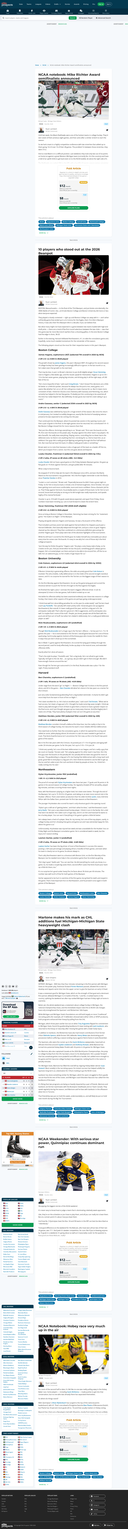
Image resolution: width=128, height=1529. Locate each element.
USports (22, 1472)
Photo (72, 1509)
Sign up (101, 4)
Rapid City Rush (22, 1368)
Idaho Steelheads (8, 1384)
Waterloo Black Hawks (24, 1425)
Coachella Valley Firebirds (7, 1328)
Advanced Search (104, 18)
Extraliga (22, 1218)
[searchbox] (39, 18)
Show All (42, 233)
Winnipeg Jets (22, 1272)
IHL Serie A (23, 1440)
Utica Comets (22, 1347)
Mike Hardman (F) (10, 1029)
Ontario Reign (22, 1318)
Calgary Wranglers (8, 1318)
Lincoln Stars (7, 1426)
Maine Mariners (7, 1397)
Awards (76, 4)
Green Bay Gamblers (9, 1424)
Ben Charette (65, 688)
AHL (25, 1029)
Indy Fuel (5, 1387)
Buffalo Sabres (7, 1239)
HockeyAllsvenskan (11, 1440)
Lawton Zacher (44, 846)
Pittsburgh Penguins (24, 1247)
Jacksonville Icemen (9, 1389)
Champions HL (10, 1457)
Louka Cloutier (44, 462)
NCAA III (22, 1467)
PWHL (22, 1482)
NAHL (22, 1206)
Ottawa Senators (23, 1242)
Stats (21, 4)
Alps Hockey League (26, 1437)
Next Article (74, 240)
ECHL (7, 1208)
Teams (29, 4)
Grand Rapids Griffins (9, 1334)
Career (72, 1519)
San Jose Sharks (22, 1249)
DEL (7, 1472)
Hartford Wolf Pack (8, 1339)
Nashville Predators (8, 1272)
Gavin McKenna (79, 1042)
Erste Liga (23, 1449)
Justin (94, 797)
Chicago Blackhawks (9, 1247)
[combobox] (39, 18)
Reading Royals (22, 1370)
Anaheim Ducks (7, 1234)
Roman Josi (10, 1091)
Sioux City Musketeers (24, 1415)
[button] (106, 11)
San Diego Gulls (22, 1328)
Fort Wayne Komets (8, 1375)
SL (6, 1469)
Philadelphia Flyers (23, 1244)
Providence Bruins (23, 1320)
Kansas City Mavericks (9, 1394)
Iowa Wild (6, 1348)
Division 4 (27, 1043)
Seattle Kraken (22, 1252)
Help (71, 1504)
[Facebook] (3, 986)
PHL (21, 1452)
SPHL (7, 1211)
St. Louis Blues (22, 1254)
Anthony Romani (82, 1045)
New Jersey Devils (23, 1234)
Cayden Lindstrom (65, 1045)
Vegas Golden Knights (24, 1267)
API (71, 1511)
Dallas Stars (6, 1254)
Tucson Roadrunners (24, 1344)
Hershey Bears (7, 1346)
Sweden (4, 1499)
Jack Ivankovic (98, 1026)
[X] (6, 986)
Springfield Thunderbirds (22, 1333)
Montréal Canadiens (9, 1269)
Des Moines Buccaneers (10, 1414)
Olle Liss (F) (8, 1039)
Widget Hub (73, 1499)
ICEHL (7, 1484)
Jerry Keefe (42, 810)
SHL (21, 1211)
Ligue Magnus (24, 1442)
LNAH (22, 1469)
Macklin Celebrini (12, 1084)
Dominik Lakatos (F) (10, 1032)
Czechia (26, 1032)
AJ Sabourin (14, 993)
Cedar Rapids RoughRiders (7, 1408)
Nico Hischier (11, 1095)
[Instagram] (9, 986)
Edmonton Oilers (8, 1259)
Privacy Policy (74, 1506)
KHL (21, 1208)
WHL (7, 1216)
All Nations (4, 1511)
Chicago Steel (7, 1412)
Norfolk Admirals (23, 1363)
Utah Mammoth (22, 1262)
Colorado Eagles (7, 1332)
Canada (4, 1501)
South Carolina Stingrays (22, 1378)
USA (3, 1504)
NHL (7, 1203)
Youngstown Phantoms (25, 1428)
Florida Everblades (8, 1373)
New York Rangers (23, 1239)
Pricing (85, 4)
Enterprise (73, 1516)
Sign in (109, 4)
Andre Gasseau (44, 412)
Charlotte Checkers (8, 1320)
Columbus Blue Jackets (9, 1252)
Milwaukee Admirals (24, 1315)
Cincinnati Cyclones (9, 1370)
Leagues (38, 4)
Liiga (21, 1213)
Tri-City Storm (22, 1420)
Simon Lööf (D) (9, 1043)
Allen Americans (8, 1363)
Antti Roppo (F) (9, 1036)
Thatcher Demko (49, 478)
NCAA (7, 1213)
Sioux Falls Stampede (24, 1418)
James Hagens (60, 363)
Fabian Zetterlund (19, 996)
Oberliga (8, 1477)
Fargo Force (6, 1421)
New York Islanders (23, 1237)
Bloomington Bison (8, 1368)
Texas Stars (21, 1339)
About (72, 1501)
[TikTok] (16, 986)
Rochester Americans (24, 1323)
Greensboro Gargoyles (9, 1378)
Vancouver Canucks (23, 1264)
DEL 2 (7, 1474)
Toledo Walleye (22, 1384)
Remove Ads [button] (62, 24)
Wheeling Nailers (23, 1394)
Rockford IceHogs (23, 1325)
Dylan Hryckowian (65, 782)
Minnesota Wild (7, 1267)
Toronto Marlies (22, 1342)
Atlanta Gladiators (8, 1365)
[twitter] (107, 130)
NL (21, 1216)
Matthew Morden (45, 724)
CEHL (21, 1447)
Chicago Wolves (7, 1323)
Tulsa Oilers (21, 1391)
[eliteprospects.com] (7, 4)
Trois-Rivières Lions (23, 1389)
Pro (93, 4)
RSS (71, 1514)
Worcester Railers (23, 1399)
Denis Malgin (11, 1088)
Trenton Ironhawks (23, 1386)
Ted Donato (93, 702)
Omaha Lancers (22, 1413)
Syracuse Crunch (23, 1337)
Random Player (86, 18)
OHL (7, 1218)
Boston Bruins (7, 1237)
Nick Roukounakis (51, 631)
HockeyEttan (9, 1445)
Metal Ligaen (9, 1452)
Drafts (56, 4)
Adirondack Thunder (9, 1360)
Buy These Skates (16, 1162)
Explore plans (74, 208)
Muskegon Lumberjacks (25, 1410)
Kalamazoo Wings (8, 1392)
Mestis (26, 1036)
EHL (7, 1454)
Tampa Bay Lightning (24, 1257)
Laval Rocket (7, 1351)
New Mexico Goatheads (25, 1360)
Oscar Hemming (99, 372)
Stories (67, 4)
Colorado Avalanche (9, 1249)
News (37, 65)
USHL (22, 1203)
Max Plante (87, 1405)
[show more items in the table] (31, 1047)
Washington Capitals (24, 1269)
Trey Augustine (84, 1024)
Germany (4, 1509)
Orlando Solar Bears (23, 1365)
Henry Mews (82, 1035)
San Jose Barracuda (23, 1330)
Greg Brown (73, 384)
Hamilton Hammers (8, 1337)
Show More (17, 1099)
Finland (4, 1506)
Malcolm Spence (49, 1035)
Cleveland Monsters (9, 1325)
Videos (47, 4)
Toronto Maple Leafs (24, 1259)
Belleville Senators (8, 1315)
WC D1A (8, 1482)
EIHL (21, 1445)
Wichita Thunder (23, 1396)
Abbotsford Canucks (9, 1310)
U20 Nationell (9, 1442)
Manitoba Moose (23, 1313)
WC (7, 1479)
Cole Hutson (97, 571)
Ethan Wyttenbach (59, 1403)
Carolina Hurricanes (9, 1244)
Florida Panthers (8, 1262)
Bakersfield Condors (9, 1313)
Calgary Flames (7, 1242)
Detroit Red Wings (8, 1257)
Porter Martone (77, 986)
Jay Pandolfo (48, 606)
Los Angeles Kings (8, 1264)
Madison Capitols (23, 1408)
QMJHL (8, 1221)
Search (72, 18)
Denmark (27, 1039)
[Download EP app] (18, 1010)
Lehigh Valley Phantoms (25, 1310)
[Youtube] (13, 986)
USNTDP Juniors (22, 1423)
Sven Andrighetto (12, 1081)
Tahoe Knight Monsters (25, 1381)
